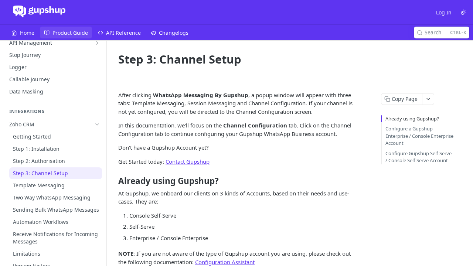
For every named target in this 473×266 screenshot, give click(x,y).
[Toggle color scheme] (463, 12)
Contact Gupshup (188, 161)
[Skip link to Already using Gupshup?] (113, 181)
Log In (444, 12)
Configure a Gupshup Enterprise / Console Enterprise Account (419, 135)
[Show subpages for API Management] (97, 43)
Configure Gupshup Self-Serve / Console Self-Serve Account (418, 157)
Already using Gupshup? (412, 118)
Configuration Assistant (225, 262)
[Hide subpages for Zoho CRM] (97, 124)
